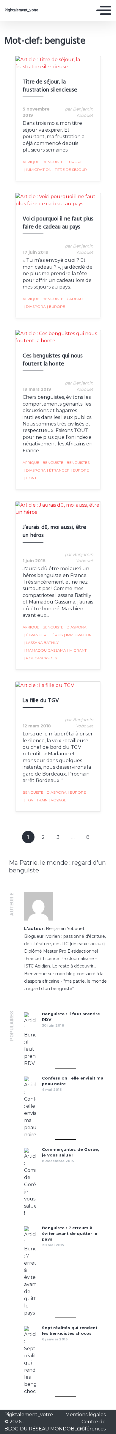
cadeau (74, 299)
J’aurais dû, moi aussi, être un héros (54, 531)
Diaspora (35, 306)
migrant (77, 650)
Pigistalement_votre (21, 10)
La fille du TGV (41, 700)
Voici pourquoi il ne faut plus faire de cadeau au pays (58, 223)
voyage (57, 800)
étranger (58, 470)
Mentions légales (85, 1414)
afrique (31, 162)
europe (74, 162)
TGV (28, 800)
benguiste (51, 162)
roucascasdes (40, 658)
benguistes (77, 462)
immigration (37, 169)
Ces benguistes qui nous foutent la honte (53, 360)
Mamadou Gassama (45, 650)
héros (55, 635)
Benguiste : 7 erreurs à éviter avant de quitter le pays (69, 1233)
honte (31, 478)
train (41, 800)
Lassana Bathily (41, 642)
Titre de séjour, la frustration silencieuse (50, 86)
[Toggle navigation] (103, 10)
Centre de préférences (91, 1425)
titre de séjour (70, 169)
